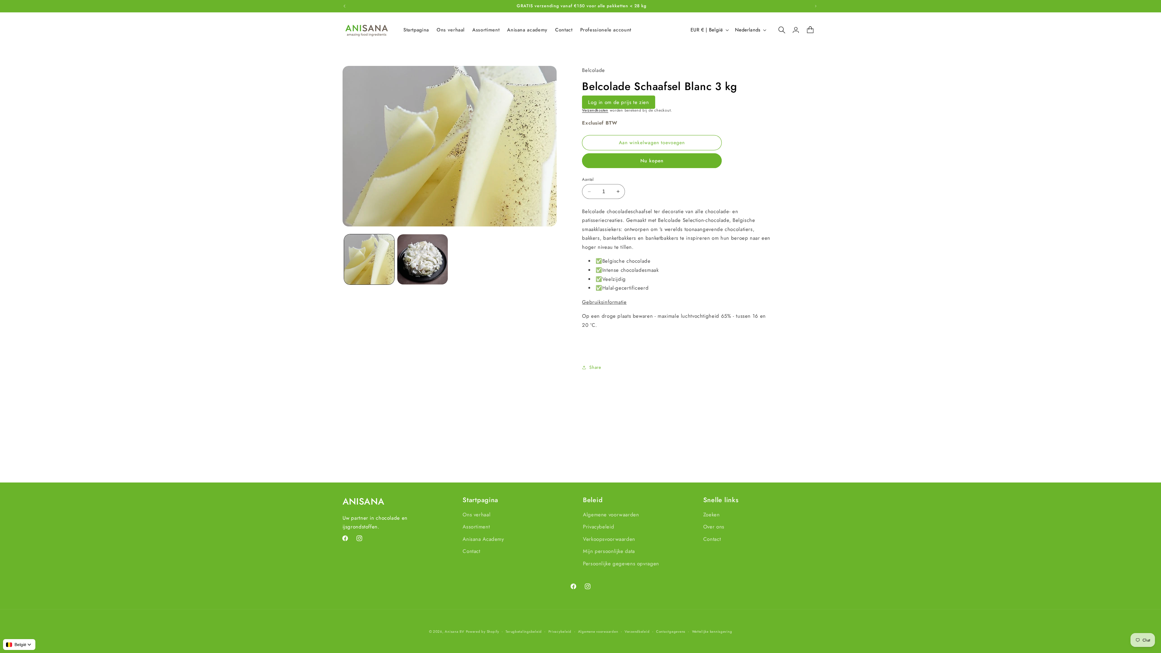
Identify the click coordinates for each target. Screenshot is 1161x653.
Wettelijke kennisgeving (712, 631)
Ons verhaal (476, 514)
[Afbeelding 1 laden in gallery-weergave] (369, 259)
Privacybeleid (598, 526)
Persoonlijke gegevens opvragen (621, 563)
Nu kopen (652, 160)
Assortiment (476, 526)
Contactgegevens (670, 631)
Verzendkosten (595, 110)
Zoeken (711, 514)
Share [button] (595, 367)
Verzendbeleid (637, 631)
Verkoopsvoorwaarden (609, 539)
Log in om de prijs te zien (618, 102)
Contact (471, 551)
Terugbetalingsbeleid (524, 631)
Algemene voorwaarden (611, 514)
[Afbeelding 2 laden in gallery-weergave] (422, 259)
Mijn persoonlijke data (609, 551)
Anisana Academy (483, 539)
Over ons (713, 526)
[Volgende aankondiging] (816, 6)
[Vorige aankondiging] (344, 6)
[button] (779, 30)
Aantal (588, 179)
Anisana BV (454, 631)
